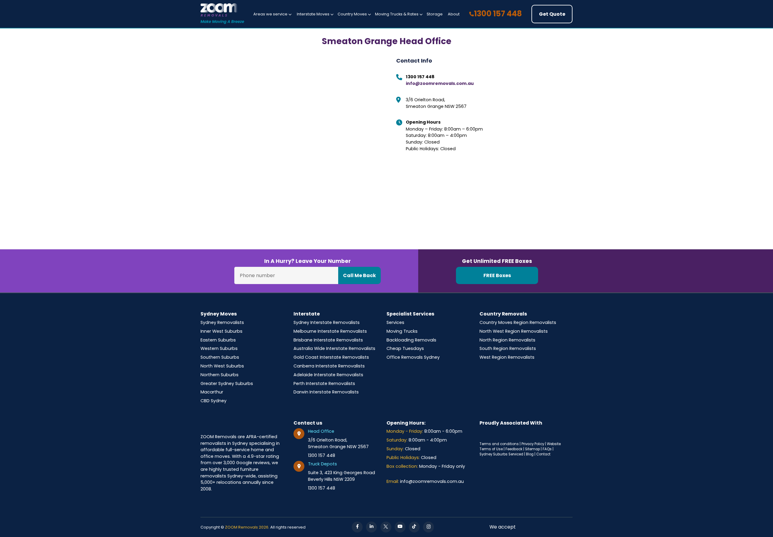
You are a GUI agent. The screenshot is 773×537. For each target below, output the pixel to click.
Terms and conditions (499, 444)
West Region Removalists (507, 357)
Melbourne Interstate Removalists (330, 331)
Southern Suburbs (219, 357)
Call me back (359, 275)
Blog (530, 454)
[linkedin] (371, 527)
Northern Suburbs (219, 375)
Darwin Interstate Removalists (326, 392)
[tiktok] (414, 527)
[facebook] (357, 527)
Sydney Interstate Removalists (326, 322)
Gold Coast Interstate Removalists (331, 357)
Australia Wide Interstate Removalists (334, 348)
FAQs (547, 449)
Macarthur (211, 392)
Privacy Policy (532, 444)
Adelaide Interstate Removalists (328, 375)
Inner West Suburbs (221, 331)
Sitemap (532, 449)
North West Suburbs (222, 366)
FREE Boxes (497, 275)
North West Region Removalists (514, 331)
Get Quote (552, 14)
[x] (385, 527)
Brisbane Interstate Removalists (328, 340)
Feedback (513, 449)
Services (395, 322)
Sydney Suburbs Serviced (501, 454)
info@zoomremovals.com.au (440, 83)
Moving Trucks (402, 331)
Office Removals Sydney (413, 357)
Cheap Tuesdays (405, 348)
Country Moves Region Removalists (518, 322)
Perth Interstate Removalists (324, 383)
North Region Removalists (507, 340)
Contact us (307, 422)
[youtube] (400, 527)
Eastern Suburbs (218, 340)
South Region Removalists (508, 348)
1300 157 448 (498, 13)
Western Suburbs (219, 348)
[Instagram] (428, 527)
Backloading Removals (411, 340)
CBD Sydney (213, 401)
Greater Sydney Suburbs (226, 383)
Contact (543, 454)
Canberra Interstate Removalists (329, 366)
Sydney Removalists (222, 322)
